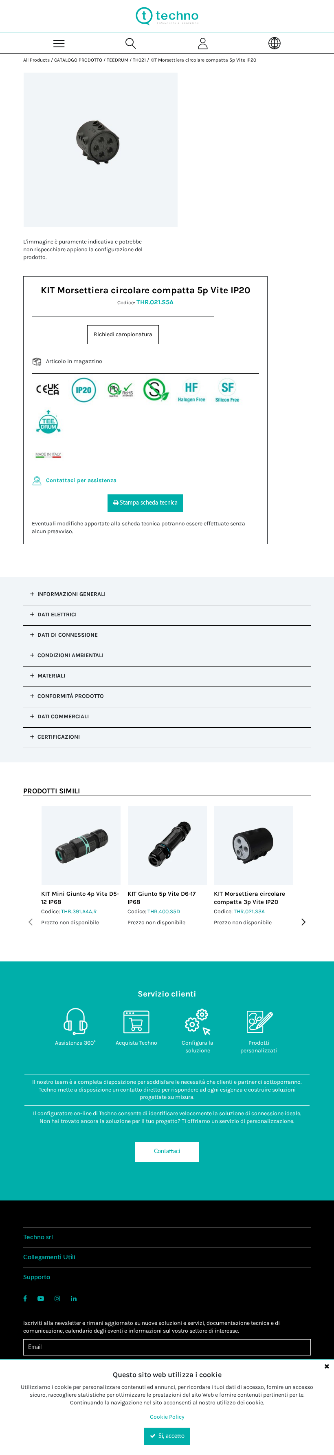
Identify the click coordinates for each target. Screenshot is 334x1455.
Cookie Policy (167, 1416)
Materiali (51, 675)
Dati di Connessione (67, 634)
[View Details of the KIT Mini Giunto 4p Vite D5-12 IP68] (81, 845)
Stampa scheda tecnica (149, 503)
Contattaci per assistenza (81, 480)
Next (304, 922)
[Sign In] (203, 43)
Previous (30, 922)
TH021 (139, 60)
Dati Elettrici (57, 614)
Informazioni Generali (71, 594)
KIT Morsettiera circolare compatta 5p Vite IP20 (203, 60)
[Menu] (59, 43)
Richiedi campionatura (123, 334)
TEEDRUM (117, 60)
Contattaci (167, 1151)
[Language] (274, 43)
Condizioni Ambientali (70, 655)
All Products (36, 60)
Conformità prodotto (70, 696)
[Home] (167, 16)
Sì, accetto (171, 1436)
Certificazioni (58, 736)
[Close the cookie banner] (327, 1366)
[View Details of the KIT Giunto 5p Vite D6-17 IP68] (167, 845)
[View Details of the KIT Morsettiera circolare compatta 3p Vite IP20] (253, 845)
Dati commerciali (63, 716)
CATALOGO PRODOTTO (78, 60)
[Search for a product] (131, 43)
